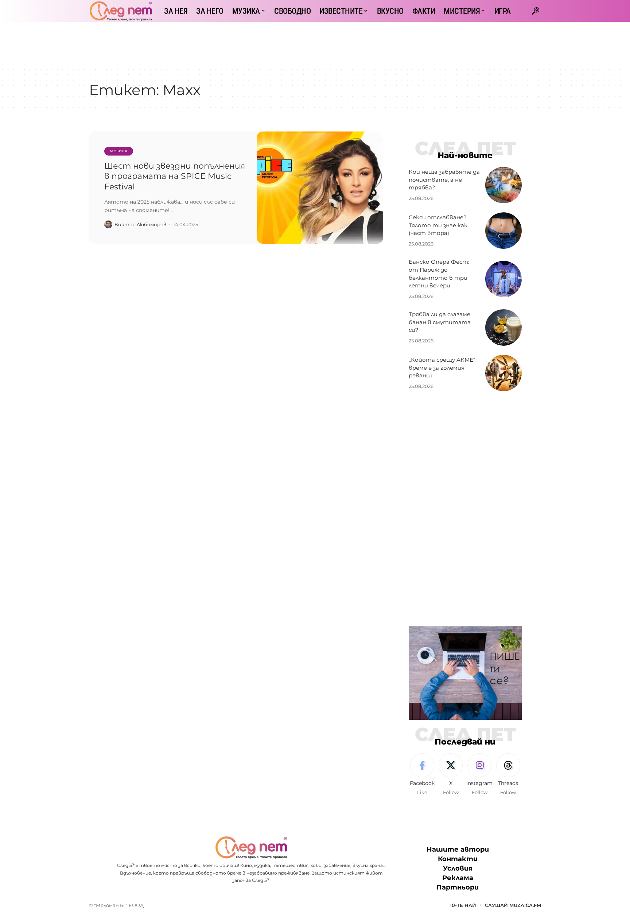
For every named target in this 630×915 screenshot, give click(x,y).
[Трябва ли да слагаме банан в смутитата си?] (503, 327)
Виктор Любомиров (140, 224)
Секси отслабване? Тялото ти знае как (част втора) (438, 225)
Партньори (457, 887)
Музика (119, 151)
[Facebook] (422, 774)
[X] (450, 774)
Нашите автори (458, 849)
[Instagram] (479, 774)
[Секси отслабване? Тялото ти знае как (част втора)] (503, 230)
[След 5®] (120, 11)
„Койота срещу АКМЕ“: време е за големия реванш (443, 367)
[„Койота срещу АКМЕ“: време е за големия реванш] (503, 373)
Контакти (458, 859)
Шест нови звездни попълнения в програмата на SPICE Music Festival (174, 176)
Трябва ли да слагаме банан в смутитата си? (440, 322)
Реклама (457, 878)
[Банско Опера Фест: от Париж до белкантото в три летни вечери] (503, 279)
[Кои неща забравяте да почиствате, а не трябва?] (503, 185)
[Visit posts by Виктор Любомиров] (108, 224)
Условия (457, 868)
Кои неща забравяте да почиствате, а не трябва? (444, 179)
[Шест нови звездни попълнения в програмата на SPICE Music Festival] (320, 187)
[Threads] (508, 774)
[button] (535, 11)
